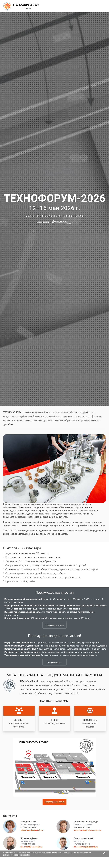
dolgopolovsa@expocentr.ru (86, 847)
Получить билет (54, 662)
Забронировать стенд (54, 625)
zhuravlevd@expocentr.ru (31, 847)
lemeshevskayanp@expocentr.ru (87, 830)
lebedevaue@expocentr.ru (31, 830)
